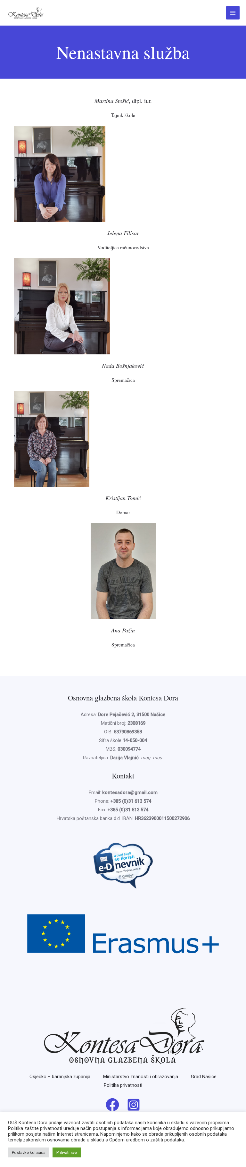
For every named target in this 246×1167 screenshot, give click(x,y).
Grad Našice (204, 1076)
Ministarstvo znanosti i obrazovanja (140, 1076)
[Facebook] (112, 1104)
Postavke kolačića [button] (28, 1152)
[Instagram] (133, 1104)
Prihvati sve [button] (66, 1152)
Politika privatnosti (123, 1085)
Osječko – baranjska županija (59, 1076)
